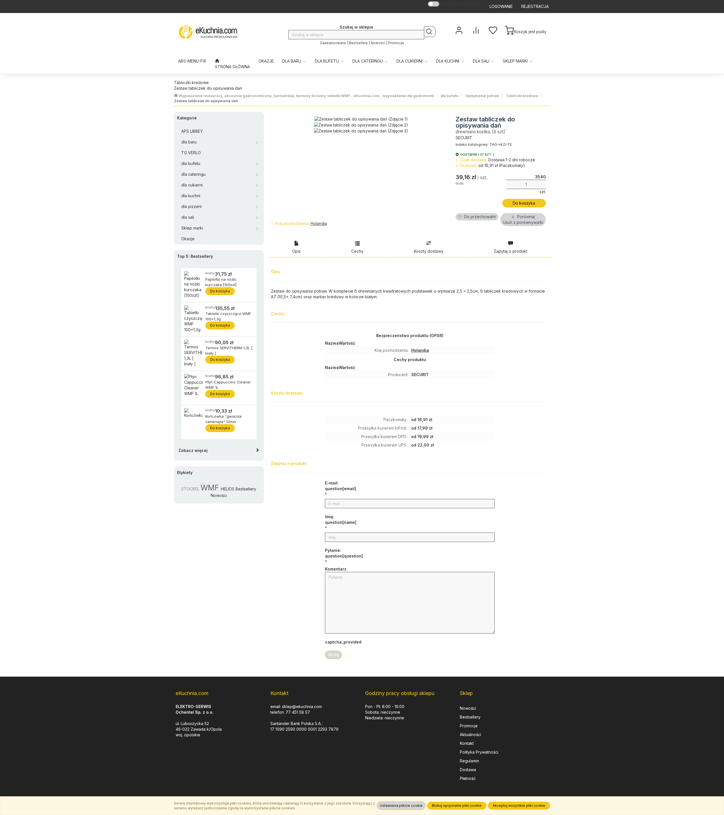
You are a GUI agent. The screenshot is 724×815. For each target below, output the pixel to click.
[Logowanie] (459, 30)
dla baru (292, 61)
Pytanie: (344, 553)
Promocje (396, 43)
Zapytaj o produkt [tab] (510, 251)
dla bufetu (327, 61)
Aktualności (470, 734)
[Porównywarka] (476, 30)
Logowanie (501, 6)
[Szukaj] (430, 31)
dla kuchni (448, 61)
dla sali (481, 61)
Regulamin (469, 760)
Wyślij (333, 654)
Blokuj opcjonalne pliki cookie (457, 805)
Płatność (468, 778)
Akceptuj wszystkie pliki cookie (519, 805)
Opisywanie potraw (482, 96)
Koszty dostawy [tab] (428, 251)
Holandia (319, 223)
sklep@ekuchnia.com (302, 706)
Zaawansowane (333, 43)
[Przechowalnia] (493, 30)
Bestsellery (358, 43)
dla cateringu (368, 61)
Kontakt (467, 743)
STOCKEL (190, 488)
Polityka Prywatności (479, 752)
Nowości (378, 43)
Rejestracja (535, 6)
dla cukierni (410, 61)
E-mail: (340, 486)
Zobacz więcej (193, 450)
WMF (210, 487)
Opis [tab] (296, 251)
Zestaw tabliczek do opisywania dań (206, 101)
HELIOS (227, 488)
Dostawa (468, 769)
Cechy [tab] (357, 251)
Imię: (340, 519)
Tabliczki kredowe (522, 96)
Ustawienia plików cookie (401, 805)
